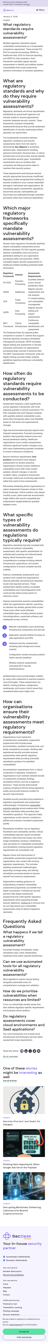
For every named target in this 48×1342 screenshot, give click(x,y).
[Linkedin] (26, 1051)
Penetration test (10, 1304)
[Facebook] (21, 1051)
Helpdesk (7, 1287)
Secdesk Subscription (12, 1271)
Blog (5, 1291)
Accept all (24, 1331)
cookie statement (16, 1325)
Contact (6, 1295)
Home (5, 1284)
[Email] (38, 1051)
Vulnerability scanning (12, 1307)
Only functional (24, 1337)
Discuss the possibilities (13, 1275)
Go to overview (10, 1056)
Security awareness (11, 1314)
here (28, 4)
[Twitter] (34, 1051)
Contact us (25, 903)
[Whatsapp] (30, 1051)
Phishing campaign (11, 1311)
